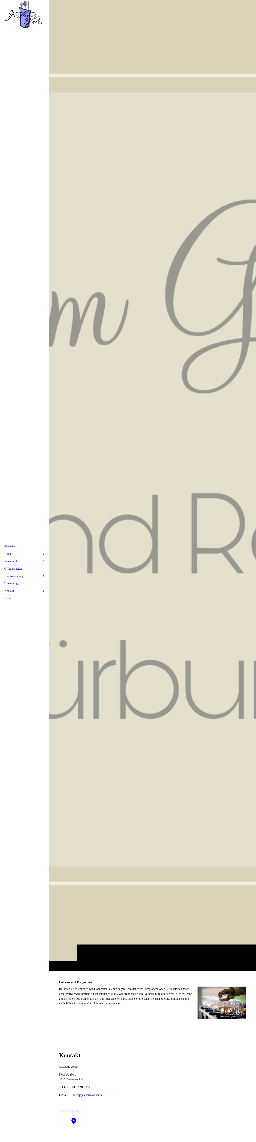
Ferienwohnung (13, 576)
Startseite (9, 546)
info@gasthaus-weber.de (88, 1095)
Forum (8, 598)
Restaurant (10, 561)
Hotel (7, 553)
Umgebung (11, 583)
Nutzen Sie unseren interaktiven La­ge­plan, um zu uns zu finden (96, 1134)
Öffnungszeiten (13, 568)
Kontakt (9, 590)
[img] (152, 485)
